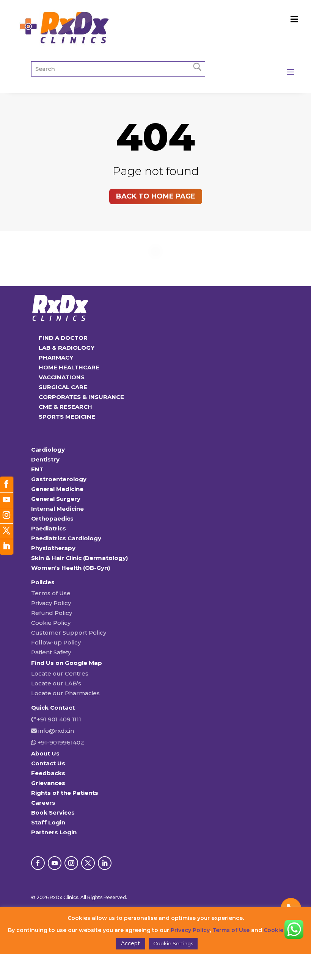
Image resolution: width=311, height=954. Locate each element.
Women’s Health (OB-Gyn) (70, 567)
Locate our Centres (59, 673)
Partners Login (54, 832)
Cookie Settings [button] (173, 943)
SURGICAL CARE (63, 387)
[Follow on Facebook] (38, 863)
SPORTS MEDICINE (67, 416)
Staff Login (48, 822)
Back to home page (155, 196)
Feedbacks (48, 773)
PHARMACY (56, 357)
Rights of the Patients (64, 792)
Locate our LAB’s (56, 683)
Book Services (53, 812)
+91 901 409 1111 (58, 719)
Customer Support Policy (68, 632)
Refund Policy (51, 612)
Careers (43, 802)
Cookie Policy (51, 622)
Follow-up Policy (56, 642)
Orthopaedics (52, 518)
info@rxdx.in (56, 730)
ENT (37, 469)
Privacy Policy (51, 603)
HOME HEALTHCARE (69, 367)
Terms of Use (51, 593)
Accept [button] (130, 943)
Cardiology (48, 449)
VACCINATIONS (62, 377)
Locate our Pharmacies (65, 693)
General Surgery (55, 498)
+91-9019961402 (60, 742)
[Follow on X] (88, 863)
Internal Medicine (57, 508)
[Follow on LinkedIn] (105, 863)
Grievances (48, 783)
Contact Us (48, 763)
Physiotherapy (53, 548)
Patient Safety (51, 652)
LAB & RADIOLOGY (66, 347)
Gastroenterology (58, 479)
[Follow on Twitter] (6, 531)
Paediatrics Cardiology (66, 538)
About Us (45, 753)
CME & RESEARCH (65, 406)
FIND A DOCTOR (63, 337)
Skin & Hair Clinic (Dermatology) (79, 557)
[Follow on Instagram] (71, 863)
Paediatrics (48, 528)
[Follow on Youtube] (54, 863)
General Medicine (57, 489)
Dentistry (45, 459)
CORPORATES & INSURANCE (81, 396)
